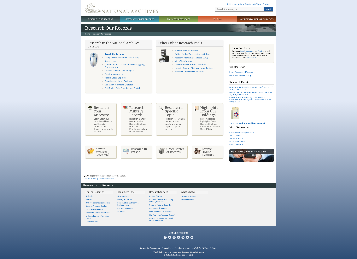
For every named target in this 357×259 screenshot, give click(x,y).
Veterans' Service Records (139, 19)
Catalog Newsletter (114, 74)
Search (268, 9)
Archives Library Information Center (97, 217)
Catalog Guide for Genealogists (119, 70)
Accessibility (155, 248)
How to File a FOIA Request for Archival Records (162, 219)
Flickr (192, 237)
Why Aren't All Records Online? (162, 215)
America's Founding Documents (256, 19)
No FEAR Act (204, 248)
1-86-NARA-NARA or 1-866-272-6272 (178, 255)
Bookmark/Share (253, 4)
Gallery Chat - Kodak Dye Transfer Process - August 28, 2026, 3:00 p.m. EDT (250, 93)
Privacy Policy (167, 248)
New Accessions (188, 199)
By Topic (89, 196)
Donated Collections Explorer (119, 84)
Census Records (236, 144)
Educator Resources (178, 19)
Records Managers (125, 208)
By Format (90, 199)
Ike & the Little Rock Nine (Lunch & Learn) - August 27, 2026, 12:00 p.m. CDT (251, 88)
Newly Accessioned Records (241, 72)
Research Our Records (100, 19)
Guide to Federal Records (186, 50)
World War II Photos (237, 141)
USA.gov (213, 248)
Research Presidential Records (189, 71)
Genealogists (123, 196)
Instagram (174, 237)
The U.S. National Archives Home (121, 8)
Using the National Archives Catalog (122, 57)
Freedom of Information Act (186, 248)
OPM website (250, 57)
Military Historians (124, 199)
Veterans (121, 211)
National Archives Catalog (96, 206)
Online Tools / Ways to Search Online (192, 54)
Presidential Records (94, 209)
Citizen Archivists (235, 4)
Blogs (187, 237)
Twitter (261, 51)
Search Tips (110, 61)
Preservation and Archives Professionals (128, 204)
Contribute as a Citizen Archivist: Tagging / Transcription (125, 65)
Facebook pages (247, 51)
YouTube (183, 237)
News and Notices (188, 196)
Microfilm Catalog (183, 61)
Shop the (245, 123)
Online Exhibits (92, 221)
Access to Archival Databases (98, 212)
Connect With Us (178, 233)
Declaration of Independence (241, 132)
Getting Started (155, 196)
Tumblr (178, 237)
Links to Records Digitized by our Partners (194, 68)
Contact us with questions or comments (99, 178)
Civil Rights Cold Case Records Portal (122, 88)
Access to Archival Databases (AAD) (191, 57)
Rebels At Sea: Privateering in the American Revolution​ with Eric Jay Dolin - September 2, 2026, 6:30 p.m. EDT (250, 99)
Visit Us (217, 19)
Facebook (165, 237)
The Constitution (236, 135)
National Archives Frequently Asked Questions (161, 200)
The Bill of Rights (236, 138)
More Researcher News (239, 75)
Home (87, 34)
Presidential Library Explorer (118, 81)
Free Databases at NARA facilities (190, 64)
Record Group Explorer (115, 77)
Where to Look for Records (160, 211)
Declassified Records (158, 208)
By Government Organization (98, 203)
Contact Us (268, 4)
